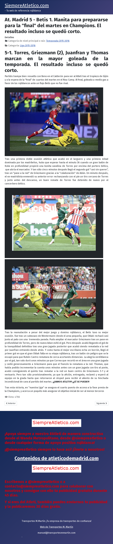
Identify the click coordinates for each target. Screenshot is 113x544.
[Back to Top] (108, 538)
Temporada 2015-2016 (57, 40)
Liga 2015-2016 (27, 45)
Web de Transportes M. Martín (56, 527)
